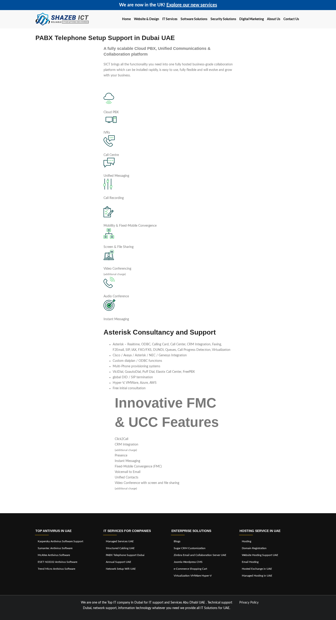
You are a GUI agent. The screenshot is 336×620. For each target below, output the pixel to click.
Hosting (246, 541)
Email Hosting (250, 562)
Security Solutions (223, 19)
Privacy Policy (249, 602)
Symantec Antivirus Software (55, 548)
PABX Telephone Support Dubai (125, 555)
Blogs (177, 541)
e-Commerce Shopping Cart (190, 568)
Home (126, 19)
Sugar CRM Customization (189, 548)
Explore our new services (191, 5)
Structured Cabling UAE (120, 548)
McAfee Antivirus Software (54, 555)
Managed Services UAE (120, 541)
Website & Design (146, 19)
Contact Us (291, 19)
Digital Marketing (251, 19)
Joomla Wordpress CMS (188, 562)
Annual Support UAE (118, 562)
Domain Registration (254, 548)
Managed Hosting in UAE (257, 575)
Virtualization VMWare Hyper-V (193, 575)
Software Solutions (194, 19)
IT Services (169, 19)
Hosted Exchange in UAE (257, 568)
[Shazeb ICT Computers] (62, 19)
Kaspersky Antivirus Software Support (60, 541)
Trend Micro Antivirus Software (56, 568)
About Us (273, 19)
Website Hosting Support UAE (260, 555)
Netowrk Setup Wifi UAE (121, 568)
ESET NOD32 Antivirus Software (57, 562)
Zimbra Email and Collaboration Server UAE (200, 555)
